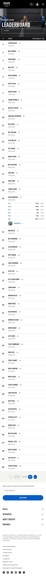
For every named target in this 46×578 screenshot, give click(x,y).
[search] (31, 4)
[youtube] (16, 572)
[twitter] (8, 572)
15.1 (9, 203)
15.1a (9, 206)
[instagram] (12, 572)
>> (35, 477)
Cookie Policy (7, 552)
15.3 (9, 213)
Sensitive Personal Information (12, 568)
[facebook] (4, 572)
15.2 (9, 209)
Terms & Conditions (9, 546)
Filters (6, 30)
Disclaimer (6, 555)
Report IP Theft (7, 562)
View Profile (17, 223)
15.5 (9, 219)
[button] (43, 4)
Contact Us (6, 559)
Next (30, 477)
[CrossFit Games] (7, 4)
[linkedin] (20, 572)
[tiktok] (24, 572)
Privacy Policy (7, 549)
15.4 (9, 216)
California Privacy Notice (10, 565)
